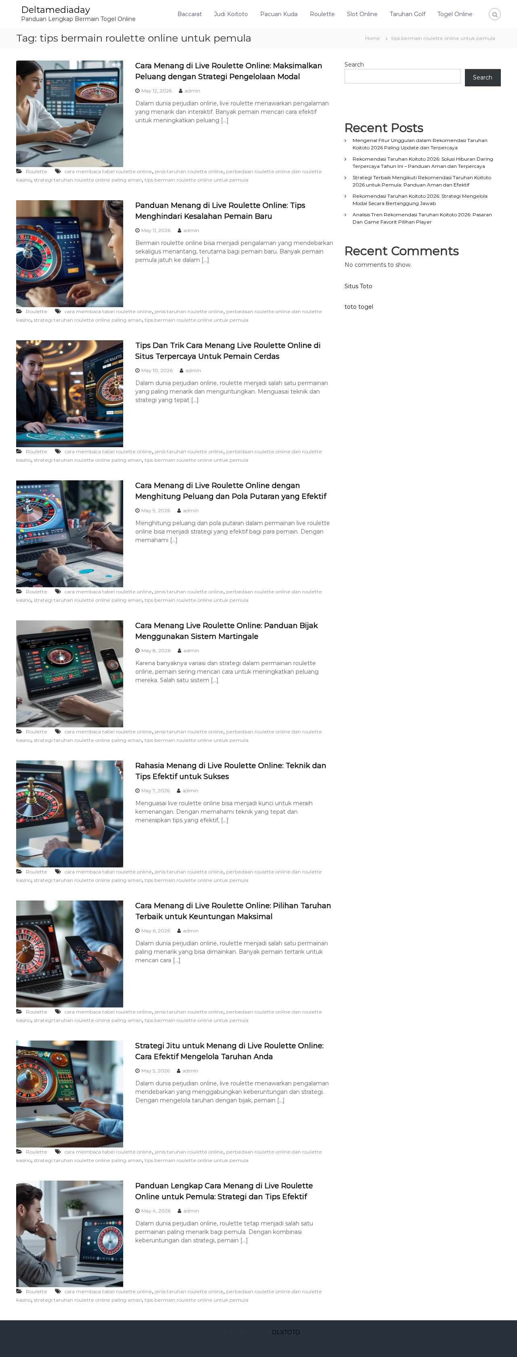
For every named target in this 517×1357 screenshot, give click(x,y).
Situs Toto (358, 286)
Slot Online (362, 14)
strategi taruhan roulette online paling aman (88, 180)
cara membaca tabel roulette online (108, 171)
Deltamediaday (55, 9)
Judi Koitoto (231, 14)
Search (354, 64)
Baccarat (189, 14)
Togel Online (455, 14)
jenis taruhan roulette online (189, 171)
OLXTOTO (286, 1332)
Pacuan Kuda (279, 14)
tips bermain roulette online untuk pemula (196, 180)
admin (192, 91)
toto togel (359, 306)
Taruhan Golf (407, 14)
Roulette (322, 14)
